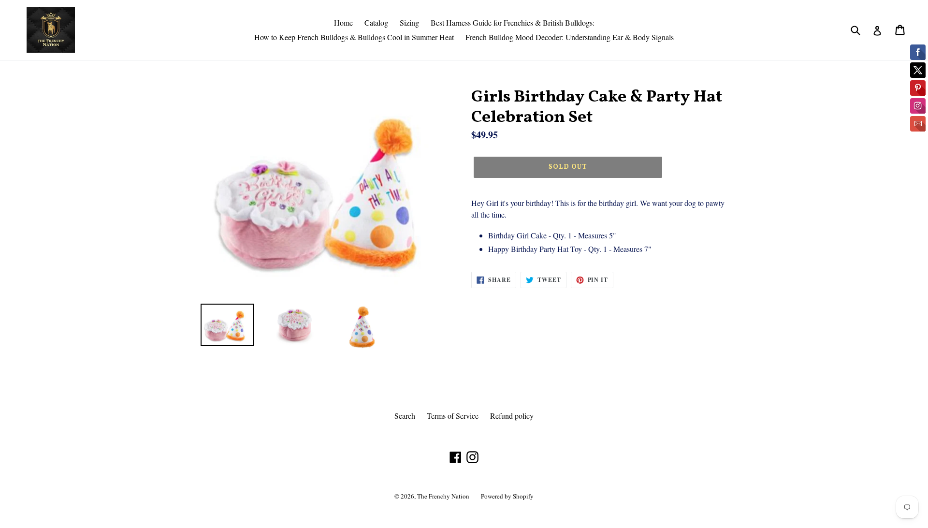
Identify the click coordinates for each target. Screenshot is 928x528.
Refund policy (512, 416)
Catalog (376, 22)
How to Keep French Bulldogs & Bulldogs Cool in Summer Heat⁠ (354, 37)
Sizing (409, 22)
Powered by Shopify (507, 496)
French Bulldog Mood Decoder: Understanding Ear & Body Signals (569, 37)
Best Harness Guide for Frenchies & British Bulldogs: (512, 22)
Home (343, 22)
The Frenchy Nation (443, 496)
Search (404, 416)
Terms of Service (452, 416)
